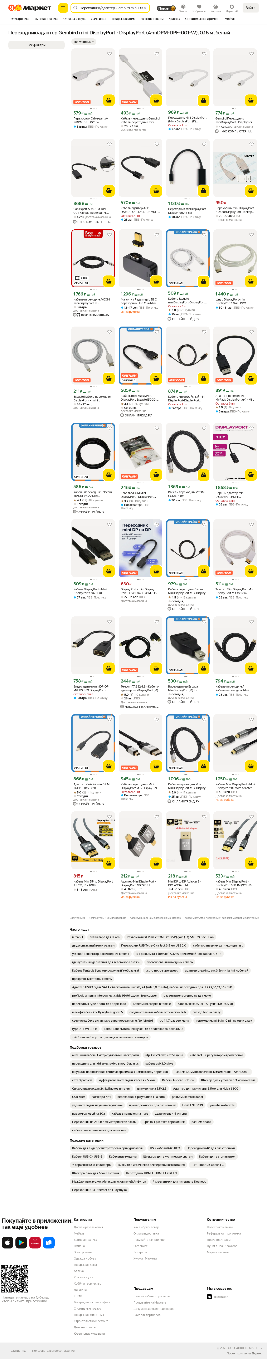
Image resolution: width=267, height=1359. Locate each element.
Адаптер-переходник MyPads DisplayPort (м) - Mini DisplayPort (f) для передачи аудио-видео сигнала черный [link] (234, 397)
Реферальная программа (224, 1233)
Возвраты (140, 1252)
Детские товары (85, 1327)
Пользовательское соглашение (53, 1350)
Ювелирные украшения (90, 1333)
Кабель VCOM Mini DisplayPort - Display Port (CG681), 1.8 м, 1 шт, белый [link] (138, 495)
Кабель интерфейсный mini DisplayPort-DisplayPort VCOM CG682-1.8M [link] (186, 398)
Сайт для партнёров (147, 1315)
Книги (78, 1296)
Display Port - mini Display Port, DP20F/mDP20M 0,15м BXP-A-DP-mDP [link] (140, 591)
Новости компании (220, 1227)
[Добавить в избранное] (109, 54)
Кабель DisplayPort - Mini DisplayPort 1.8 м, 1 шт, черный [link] (90, 591)
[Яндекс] (257, 1353)
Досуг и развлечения (88, 1227)
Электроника (83, 1252)
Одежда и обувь (85, 1258)
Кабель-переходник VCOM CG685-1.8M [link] (186, 494)
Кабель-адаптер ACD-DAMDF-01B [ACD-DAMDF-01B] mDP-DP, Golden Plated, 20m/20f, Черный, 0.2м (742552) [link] (140, 210)
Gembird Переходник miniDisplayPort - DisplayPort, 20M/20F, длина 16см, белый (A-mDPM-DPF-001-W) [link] (235, 120)
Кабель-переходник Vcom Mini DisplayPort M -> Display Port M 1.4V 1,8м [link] (186, 786)
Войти (251, 8)
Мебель (79, 1233)
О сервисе (141, 1246)
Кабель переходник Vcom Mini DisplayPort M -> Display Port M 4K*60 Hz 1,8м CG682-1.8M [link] (187, 591)
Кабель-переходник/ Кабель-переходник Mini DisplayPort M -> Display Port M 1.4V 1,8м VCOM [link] (234, 688)
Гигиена (79, 1246)
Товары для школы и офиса (92, 1302)
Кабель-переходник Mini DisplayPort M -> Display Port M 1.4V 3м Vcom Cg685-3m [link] (139, 786)
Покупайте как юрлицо (149, 1239)
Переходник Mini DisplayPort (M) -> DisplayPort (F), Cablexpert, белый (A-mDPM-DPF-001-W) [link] (187, 119)
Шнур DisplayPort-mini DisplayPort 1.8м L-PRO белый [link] (230, 301)
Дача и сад (81, 1289)
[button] (83, 41)
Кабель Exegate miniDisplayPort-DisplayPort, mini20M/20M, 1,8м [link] (186, 300)
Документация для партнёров (154, 1308)
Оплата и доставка (146, 1233)
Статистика (18, 1350)
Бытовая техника (85, 1239)
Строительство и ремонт (91, 1321)
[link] (78, 937)
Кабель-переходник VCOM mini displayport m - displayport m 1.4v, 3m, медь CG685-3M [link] (91, 301)
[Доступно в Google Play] (21, 1247)
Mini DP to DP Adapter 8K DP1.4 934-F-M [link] (184, 883)
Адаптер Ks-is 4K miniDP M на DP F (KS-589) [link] (91, 786)
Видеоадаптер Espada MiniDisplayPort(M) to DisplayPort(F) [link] (183, 688)
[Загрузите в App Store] (7, 1247)
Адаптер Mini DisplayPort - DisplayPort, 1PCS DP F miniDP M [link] (138, 883)
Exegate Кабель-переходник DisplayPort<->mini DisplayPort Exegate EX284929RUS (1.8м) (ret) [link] (92, 398)
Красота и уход (84, 1277)
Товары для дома (85, 1264)
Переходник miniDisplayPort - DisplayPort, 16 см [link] (188, 210)
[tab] (20, 19)
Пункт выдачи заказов (222, 1246)
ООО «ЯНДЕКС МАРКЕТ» (245, 1348)
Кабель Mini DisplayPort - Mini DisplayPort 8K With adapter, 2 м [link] (235, 786)
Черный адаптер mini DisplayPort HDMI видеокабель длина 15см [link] (232, 495)
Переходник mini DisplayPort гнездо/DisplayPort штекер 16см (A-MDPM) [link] (234, 210)
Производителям (218, 1239)
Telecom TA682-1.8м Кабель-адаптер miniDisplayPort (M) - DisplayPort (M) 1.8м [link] (140, 688)
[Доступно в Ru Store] (49, 1247)
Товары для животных (89, 1314)
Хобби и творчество (87, 1283)
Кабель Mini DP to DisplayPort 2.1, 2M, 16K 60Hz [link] (93, 883)
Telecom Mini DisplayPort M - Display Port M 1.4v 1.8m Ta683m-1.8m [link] (234, 591)
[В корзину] (109, 100)
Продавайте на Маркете (150, 1302)
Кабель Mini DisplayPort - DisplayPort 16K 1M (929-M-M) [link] (233, 883)
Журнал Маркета (145, 1258)
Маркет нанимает (219, 1252)
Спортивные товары (88, 1308)
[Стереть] (144, 8)
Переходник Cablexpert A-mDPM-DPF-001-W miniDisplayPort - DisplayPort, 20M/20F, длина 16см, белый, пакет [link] (92, 120)
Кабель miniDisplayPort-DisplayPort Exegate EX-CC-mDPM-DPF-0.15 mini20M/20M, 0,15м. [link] (138, 397)
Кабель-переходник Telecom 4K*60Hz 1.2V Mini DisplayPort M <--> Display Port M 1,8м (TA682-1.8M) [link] (92, 494)
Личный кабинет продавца (152, 1296)
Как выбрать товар (146, 1227)
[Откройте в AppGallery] (35, 1247)
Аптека (79, 1271)
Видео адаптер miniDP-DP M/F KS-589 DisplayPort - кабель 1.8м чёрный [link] (91, 688)
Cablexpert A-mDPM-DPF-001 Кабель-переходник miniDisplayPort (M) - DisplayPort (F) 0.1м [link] (90, 211)
